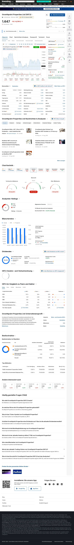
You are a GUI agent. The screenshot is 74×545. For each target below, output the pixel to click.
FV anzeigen (60, 21)
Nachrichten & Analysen (21, 37)
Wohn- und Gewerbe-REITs (58, 317)
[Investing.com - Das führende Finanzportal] (7, 1)
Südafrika (62, 326)
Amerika (61, 6)
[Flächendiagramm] (6, 44)
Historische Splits (29, 40)
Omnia (4, 384)
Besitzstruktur (8, 336)
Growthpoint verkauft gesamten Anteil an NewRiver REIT (13, 153)
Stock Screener (11, 6)
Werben (41, 500)
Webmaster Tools (6, 506)
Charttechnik (7, 165)
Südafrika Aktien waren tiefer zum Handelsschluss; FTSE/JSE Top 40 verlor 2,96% (45, 142)
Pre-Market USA (30, 6)
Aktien (4, 6)
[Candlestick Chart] (3, 44)
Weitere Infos (22, 31)
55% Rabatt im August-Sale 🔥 (44, 1)
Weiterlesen (5, 326)
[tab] (11, 170)
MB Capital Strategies (11, 133)
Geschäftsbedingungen (47, 541)
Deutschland (17, 6)
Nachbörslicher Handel (38, 6)
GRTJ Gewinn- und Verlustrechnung (17, 271)
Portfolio (4, 503)
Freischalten (25, 307)
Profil (9, 40)
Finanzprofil (33, 37)
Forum (48, 37)
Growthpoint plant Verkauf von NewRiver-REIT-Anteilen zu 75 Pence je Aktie (46, 131)
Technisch (42, 37)
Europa (65, 6)
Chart (11, 37)
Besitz (13, 40)
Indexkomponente (39, 40)
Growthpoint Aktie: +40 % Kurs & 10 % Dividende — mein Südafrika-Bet (13, 130)
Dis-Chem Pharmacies (59, 384)
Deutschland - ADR (55, 6)
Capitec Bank (19, 384)
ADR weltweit (47, 6)
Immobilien (62, 320)
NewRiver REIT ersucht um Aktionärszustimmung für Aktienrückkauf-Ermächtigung (10, 142)
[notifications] (68, 1)
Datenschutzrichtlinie (58, 541)
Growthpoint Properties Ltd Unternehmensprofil (22, 314)
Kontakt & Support (43, 503)
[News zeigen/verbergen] (35, 44)
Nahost (70, 6)
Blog (3, 497)
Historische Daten (20, 40)
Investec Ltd (31, 384)
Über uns (41, 497)
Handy (3, 500)
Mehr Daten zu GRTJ (59, 86)
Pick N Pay (44, 384)
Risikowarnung (69, 541)
